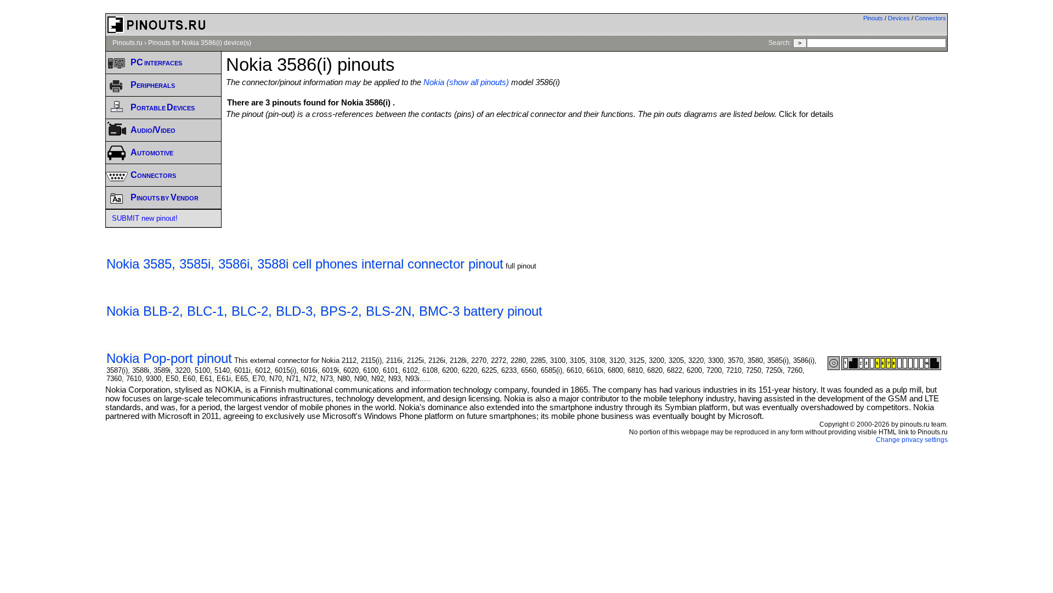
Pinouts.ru (127, 43)
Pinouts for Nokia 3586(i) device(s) (199, 43)
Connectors (930, 18)
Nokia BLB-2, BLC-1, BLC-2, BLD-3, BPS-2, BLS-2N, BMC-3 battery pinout (324, 311)
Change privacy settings (912, 440)
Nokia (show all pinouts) (466, 82)
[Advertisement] (586, 149)
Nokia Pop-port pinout (169, 358)
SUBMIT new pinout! (145, 218)
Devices (899, 18)
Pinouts (873, 18)
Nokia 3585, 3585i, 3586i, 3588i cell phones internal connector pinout (304, 263)
